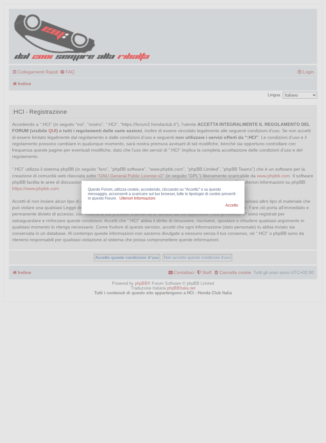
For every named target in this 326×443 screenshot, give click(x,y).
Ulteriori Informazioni (137, 198)
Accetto (231, 205)
